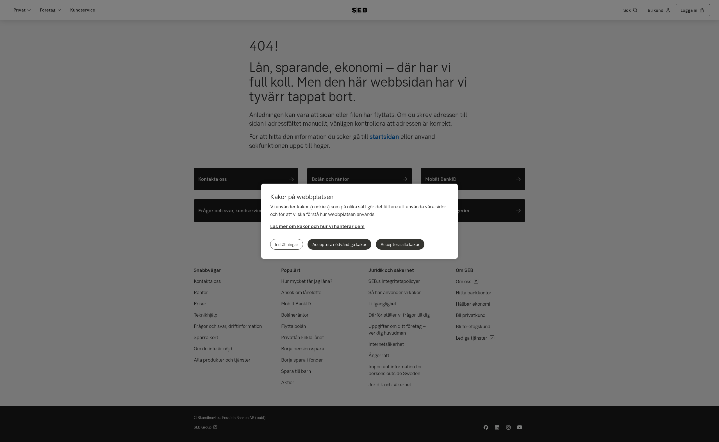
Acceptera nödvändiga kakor (339, 244)
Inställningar (286, 244)
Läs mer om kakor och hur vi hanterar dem (317, 226)
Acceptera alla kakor (400, 244)
